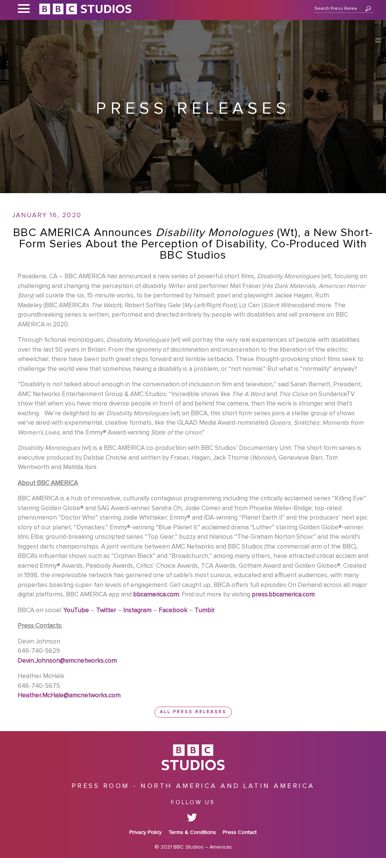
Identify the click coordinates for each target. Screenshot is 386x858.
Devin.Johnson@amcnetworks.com (67, 661)
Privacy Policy (145, 832)
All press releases (193, 712)
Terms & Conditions (192, 832)
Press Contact (240, 832)
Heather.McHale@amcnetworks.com (69, 695)
